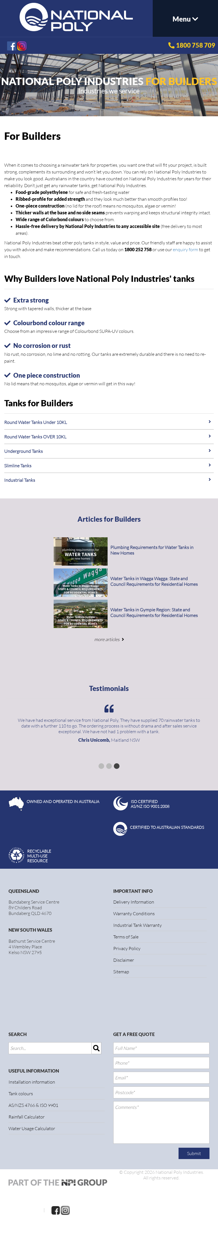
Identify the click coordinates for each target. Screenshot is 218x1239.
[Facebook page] (55, 1210)
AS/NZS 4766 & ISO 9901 (33, 1105)
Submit (194, 1153)
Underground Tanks (23, 451)
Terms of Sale (126, 937)
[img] (96, 1048)
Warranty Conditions (134, 913)
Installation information (32, 1082)
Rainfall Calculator (27, 1117)
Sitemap (121, 971)
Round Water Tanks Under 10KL (35, 422)
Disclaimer (123, 960)
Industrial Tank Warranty (137, 925)
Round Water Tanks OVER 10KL (35, 436)
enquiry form (185, 249)
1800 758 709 (195, 45)
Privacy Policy (127, 948)
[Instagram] (65, 1210)
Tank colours (21, 1093)
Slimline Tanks (18, 465)
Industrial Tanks (19, 480)
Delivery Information (133, 902)
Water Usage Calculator (32, 1128)
